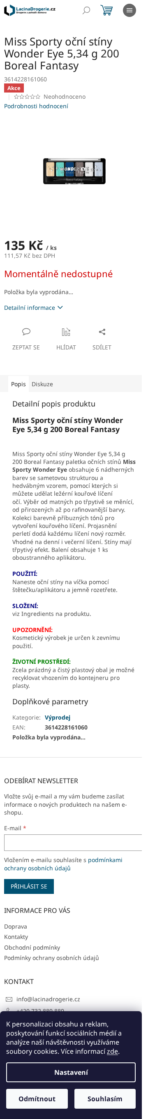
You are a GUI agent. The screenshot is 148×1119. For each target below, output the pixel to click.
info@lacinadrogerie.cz (48, 999)
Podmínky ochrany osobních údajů (51, 958)
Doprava (15, 926)
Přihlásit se (29, 886)
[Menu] (129, 10)
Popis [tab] (18, 384)
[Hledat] (86, 10)
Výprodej (57, 717)
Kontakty (16, 937)
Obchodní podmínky (32, 947)
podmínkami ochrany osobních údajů (63, 864)
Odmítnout (37, 1098)
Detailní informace (29, 307)
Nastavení (71, 1072)
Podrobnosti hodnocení (36, 106)
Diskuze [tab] (42, 384)
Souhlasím (105, 1098)
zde (112, 1051)
